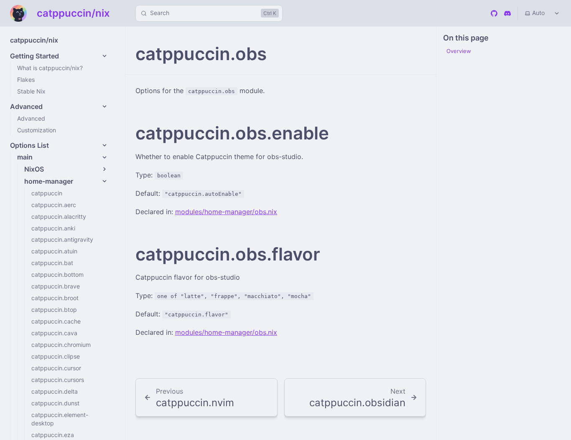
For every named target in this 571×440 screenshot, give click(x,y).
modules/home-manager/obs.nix (226, 211)
